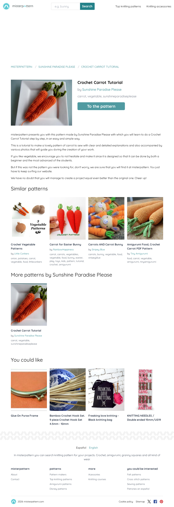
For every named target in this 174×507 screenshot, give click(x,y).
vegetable (95, 96)
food (25, 261)
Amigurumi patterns (61, 484)
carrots (61, 254)
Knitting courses (97, 479)
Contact (15, 479)
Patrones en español (138, 488)
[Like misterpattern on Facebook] (155, 501)
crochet (54, 264)
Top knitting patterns (128, 6)
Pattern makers (58, 474)
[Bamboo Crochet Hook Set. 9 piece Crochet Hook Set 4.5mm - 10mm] (68, 389)
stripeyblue (94, 257)
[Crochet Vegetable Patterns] (29, 218)
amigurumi (65, 264)
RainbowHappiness (63, 249)
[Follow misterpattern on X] (149, 501)
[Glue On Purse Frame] (29, 389)
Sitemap (140, 501)
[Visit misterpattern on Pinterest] (161, 501)
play (52, 261)
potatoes (23, 258)
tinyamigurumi (148, 261)
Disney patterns (58, 488)
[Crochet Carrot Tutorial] (29, 304)
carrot (81, 96)
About (14, 474)
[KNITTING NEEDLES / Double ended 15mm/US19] (145, 389)
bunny (71, 257)
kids (63, 261)
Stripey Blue (98, 249)
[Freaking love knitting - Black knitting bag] (106, 389)
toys (57, 261)
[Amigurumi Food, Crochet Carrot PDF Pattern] (145, 218)
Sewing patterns (136, 484)
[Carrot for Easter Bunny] (68, 218)
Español (81, 447)
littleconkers (35, 261)
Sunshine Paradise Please (101, 89)
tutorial (80, 261)
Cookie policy (126, 501)
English (93, 447)
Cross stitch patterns (138, 479)
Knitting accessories (158, 6)
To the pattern (101, 106)
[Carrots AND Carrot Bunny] (106, 218)
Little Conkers (21, 253)
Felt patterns (134, 474)
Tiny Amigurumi (139, 253)
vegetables (72, 254)
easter (79, 257)
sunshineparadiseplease (119, 96)
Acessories (94, 474)
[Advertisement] (87, 38)
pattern (71, 261)
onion (14, 258)
